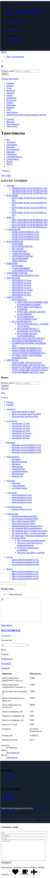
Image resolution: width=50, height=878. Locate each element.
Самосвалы (11, 154)
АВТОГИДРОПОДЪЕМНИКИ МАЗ (28, 353)
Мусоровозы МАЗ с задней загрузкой (29, 533)
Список (9, 402)
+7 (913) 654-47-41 (14, 31)
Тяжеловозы (17, 476)
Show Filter (6, 175)
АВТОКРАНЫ (13, 278)
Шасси (9, 164)
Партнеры (11, 105)
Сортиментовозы (14, 157)
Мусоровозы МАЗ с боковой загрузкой (29, 531)
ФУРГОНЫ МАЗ (19, 299)
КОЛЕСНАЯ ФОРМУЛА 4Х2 (25, 232)
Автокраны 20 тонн (21, 428)
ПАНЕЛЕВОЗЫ (19, 251)
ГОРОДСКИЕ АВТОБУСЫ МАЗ (27, 362)
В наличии (11, 100)
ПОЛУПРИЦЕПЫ (14, 241)
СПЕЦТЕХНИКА (14, 297)
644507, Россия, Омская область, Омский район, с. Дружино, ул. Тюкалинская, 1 (25, 11)
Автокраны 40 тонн (21, 435)
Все (8, 140)
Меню (4, 52)
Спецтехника (12, 159)
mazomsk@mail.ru (14, 22)
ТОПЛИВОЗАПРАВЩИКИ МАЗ (27, 341)
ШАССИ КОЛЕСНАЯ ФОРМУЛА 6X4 (30, 224)
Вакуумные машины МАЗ (24, 521)
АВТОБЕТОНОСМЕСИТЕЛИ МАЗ (28, 338)
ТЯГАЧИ (10, 186)
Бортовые (10, 147)
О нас (9, 88)
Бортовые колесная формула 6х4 (26, 450)
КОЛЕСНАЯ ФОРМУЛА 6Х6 (25, 237)
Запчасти (10, 93)
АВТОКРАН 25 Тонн (21, 287)
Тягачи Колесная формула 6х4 (25, 562)
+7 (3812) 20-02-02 (14, 40)
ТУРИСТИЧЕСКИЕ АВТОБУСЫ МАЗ (30, 370)
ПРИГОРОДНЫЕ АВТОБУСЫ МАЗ (28, 365)
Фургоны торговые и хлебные (31, 552)
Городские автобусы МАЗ (23, 411)
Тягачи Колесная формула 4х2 (25, 559)
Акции (9, 95)
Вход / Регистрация (15, 56)
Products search (7, 71)
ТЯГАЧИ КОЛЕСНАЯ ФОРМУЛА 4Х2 (29, 188)
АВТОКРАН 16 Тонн (21, 283)
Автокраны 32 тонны (21, 433)
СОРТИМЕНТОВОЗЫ (22, 256)
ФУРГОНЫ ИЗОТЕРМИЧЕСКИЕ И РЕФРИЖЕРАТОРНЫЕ (32, 303)
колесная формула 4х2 (22, 495)
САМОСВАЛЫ (13, 229)
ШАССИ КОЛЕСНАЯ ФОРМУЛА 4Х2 (30, 220)
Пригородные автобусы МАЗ (25, 416)
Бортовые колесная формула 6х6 (26, 452)
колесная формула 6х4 (22, 497)
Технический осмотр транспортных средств (26, 115)
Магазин (10, 122)
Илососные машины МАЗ (23, 523)
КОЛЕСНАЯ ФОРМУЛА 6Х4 (25, 234)
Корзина (10, 799)
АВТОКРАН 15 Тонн (21, 280)
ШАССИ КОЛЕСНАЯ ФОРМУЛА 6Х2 (30, 222)
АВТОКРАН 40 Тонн (21, 292)
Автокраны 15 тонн (21, 423)
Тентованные (18, 474)
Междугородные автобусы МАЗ (26, 414)
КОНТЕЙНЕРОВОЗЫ (22, 246)
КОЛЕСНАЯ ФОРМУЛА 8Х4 (25, 239)
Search (5, 74)
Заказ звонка (12, 112)
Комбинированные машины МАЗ (27, 526)
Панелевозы (17, 466)
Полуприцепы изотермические (31, 540)
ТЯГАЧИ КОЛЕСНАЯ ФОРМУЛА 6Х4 (29, 191)
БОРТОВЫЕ (12, 195)
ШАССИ (10, 217)
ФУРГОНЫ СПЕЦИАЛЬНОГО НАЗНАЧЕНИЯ (31, 313)
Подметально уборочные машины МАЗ (30, 535)
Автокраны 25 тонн (21, 431)
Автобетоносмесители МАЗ (24, 516)
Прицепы (10, 152)
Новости (10, 107)
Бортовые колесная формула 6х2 (26, 447)
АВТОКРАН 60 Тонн (21, 295)
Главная (10, 83)
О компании (12, 778)
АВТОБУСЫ (12, 360)
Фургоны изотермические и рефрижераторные (30, 544)
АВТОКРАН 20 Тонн (21, 285)
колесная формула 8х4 (22, 502)
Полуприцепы (12, 124)
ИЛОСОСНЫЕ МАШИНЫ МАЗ (27, 350)
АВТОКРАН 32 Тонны (22, 290)
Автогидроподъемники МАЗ (25, 518)
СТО (8, 110)
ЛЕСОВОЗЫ (18, 249)
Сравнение (11, 98)
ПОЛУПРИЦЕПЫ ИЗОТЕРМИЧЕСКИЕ (27, 317)
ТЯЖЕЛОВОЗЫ (19, 261)
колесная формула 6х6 (22, 500)
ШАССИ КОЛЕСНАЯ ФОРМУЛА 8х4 (29, 227)
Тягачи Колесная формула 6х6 (25, 564)
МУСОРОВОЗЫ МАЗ (22, 321)
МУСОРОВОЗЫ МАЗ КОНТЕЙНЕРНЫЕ (27, 334)
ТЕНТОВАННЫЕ (20, 258)
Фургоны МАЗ (18, 538)
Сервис (9, 102)
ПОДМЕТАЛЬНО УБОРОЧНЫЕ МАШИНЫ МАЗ (27, 356)
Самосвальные (18, 469)
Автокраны (11, 144)
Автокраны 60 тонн (21, 438)
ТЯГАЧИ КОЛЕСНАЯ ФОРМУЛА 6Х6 (29, 193)
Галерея (9, 404)
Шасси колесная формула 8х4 (25, 578)
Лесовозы (16, 464)
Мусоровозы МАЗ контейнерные (27, 528)
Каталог (10, 85)
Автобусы (10, 142)
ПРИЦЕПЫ (11, 263)
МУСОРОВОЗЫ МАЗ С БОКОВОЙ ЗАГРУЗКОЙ (28, 330)
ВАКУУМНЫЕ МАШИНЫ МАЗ (27, 348)
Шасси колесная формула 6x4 (25, 576)
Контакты (10, 90)
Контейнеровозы (19, 461)
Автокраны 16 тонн (21, 426)
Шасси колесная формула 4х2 (25, 571)
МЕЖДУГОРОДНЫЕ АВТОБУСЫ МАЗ (30, 367)
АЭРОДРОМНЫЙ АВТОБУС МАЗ (28, 372)
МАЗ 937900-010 (10, 630)
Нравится (10, 796)
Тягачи (9, 161)
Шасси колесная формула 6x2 (25, 574)
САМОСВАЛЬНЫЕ (21, 253)
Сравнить (5, 668)
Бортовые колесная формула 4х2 (26, 445)
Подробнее (6, 663)
